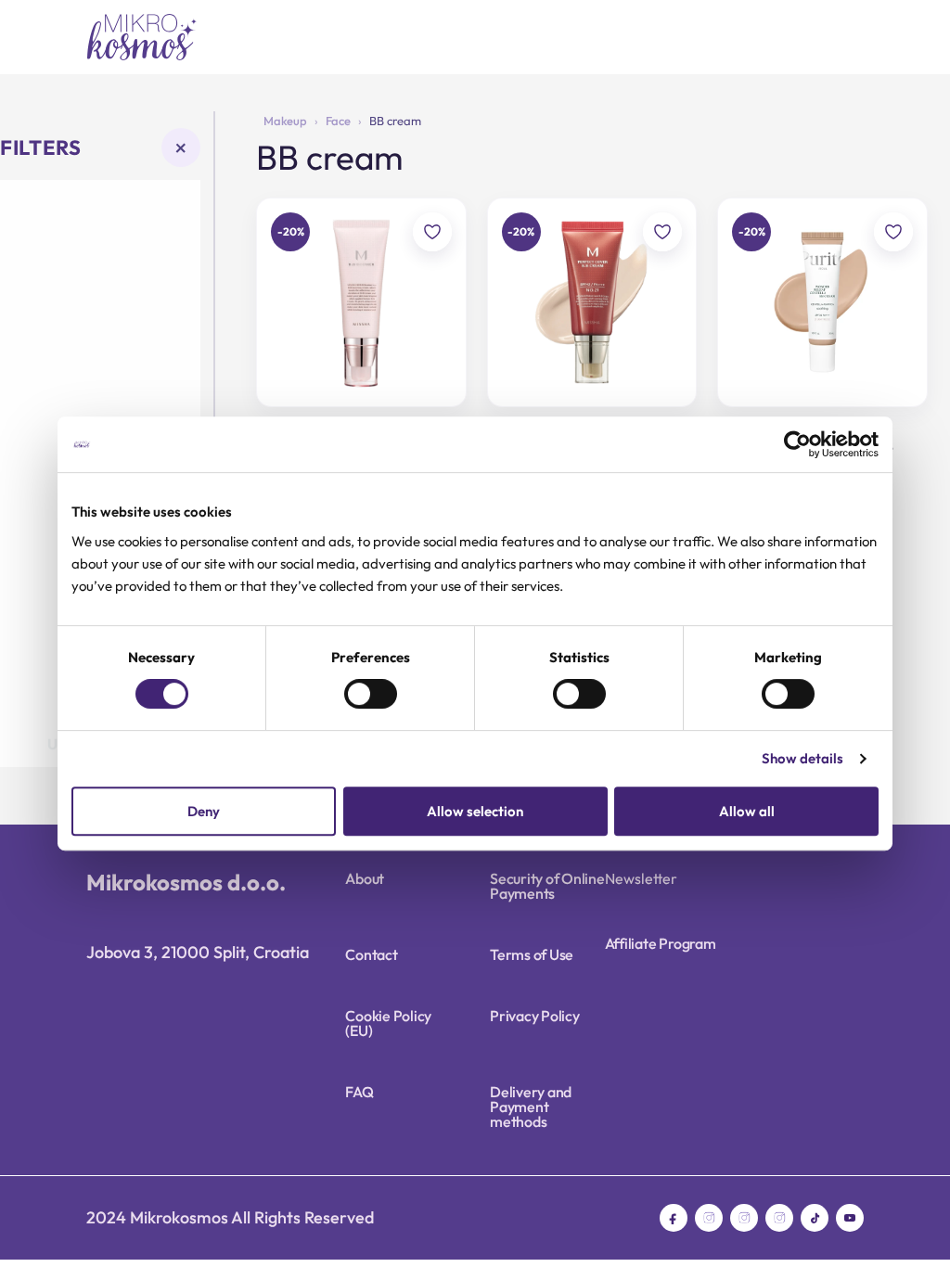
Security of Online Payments (547, 885)
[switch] (370, 694)
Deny (203, 811)
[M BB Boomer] (361, 303)
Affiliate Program (660, 943)
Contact (371, 954)
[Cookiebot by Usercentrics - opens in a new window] (797, 444)
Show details (802, 758)
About (364, 878)
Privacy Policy (535, 1015)
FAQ (359, 1091)
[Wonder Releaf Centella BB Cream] (822, 303)
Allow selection (475, 811)
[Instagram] (709, 1218)
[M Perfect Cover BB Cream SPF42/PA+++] (592, 303)
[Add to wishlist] (432, 231)
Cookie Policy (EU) (388, 1023)
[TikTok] (814, 1218)
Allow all (747, 811)
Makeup (285, 121)
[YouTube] (850, 1218)
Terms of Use (531, 954)
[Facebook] (673, 1218)
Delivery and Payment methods (530, 1106)
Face (338, 121)
